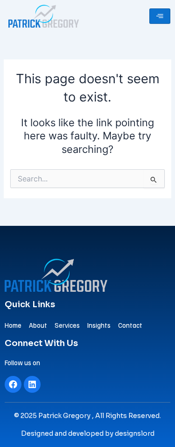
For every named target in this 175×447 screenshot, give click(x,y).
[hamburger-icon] (159, 16)
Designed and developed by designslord (87, 433)
